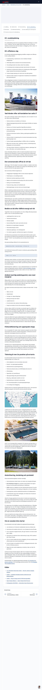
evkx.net (3, 4)
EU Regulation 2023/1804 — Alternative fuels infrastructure (20, 583)
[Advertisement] (21, 15)
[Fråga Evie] (39, 687)
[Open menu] (39, 2)
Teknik (8, 4)
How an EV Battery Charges (29, 268)
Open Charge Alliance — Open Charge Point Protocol (18, 580)
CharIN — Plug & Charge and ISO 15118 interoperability (18, 578)
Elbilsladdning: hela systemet (16, 4)
